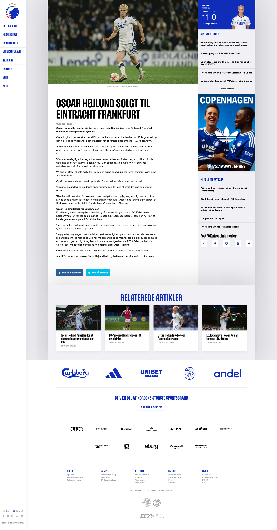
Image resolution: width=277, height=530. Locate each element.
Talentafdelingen (74, 480)
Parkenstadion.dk (210, 477)
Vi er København (12, 52)
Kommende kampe (109, 475)
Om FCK (172, 471)
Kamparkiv (105, 477)
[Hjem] (12, 12)
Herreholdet (10, 34)
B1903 (205, 480)
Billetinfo (139, 477)
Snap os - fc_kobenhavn (8, 516)
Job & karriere (174, 477)
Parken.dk (206, 475)
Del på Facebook (71, 272)
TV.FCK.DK (8, 60)
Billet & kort (10, 26)
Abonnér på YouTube (17, 516)
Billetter (140, 471)
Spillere (70, 475)
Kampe (104, 471)
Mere (6, 86)
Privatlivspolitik (166, 490)
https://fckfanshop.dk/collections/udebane (224, 95)
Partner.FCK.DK (151, 407)
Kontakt (171, 483)
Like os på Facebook (3, 516)
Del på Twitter (100, 272)
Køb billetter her (142, 475)
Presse (171, 480)
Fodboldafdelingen (75, 477)
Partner (7, 69)
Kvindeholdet (10, 43)
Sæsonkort (139, 483)
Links (205, 471)
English (19, 511)
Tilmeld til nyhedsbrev (13, 522)
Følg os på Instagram (13, 516)
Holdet (70, 471)
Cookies (152, 490)
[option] (123, 42)
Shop (5, 77)
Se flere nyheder (226, 88)
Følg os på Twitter (22, 516)
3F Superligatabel (109, 480)
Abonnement (140, 480)
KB (203, 483)
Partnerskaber (174, 475)
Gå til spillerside (209, 24)
